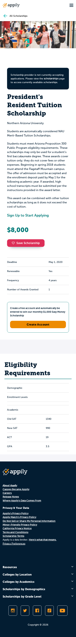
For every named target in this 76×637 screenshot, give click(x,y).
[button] (14, 243)
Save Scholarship (28, 243)
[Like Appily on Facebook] (37, 610)
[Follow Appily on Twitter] (25, 610)
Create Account (38, 324)
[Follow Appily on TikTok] (49, 610)
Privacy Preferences (14, 543)
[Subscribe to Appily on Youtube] (62, 610)
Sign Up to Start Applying (28, 215)
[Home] (11, 5)
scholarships (51, 78)
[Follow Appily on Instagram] (12, 610)
